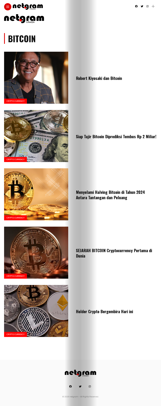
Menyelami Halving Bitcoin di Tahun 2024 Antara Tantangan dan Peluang (110, 194)
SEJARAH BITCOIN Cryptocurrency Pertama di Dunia (114, 253)
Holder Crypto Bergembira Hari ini (104, 311)
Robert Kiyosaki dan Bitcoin (99, 78)
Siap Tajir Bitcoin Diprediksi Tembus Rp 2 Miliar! (116, 136)
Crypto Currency (15, 101)
